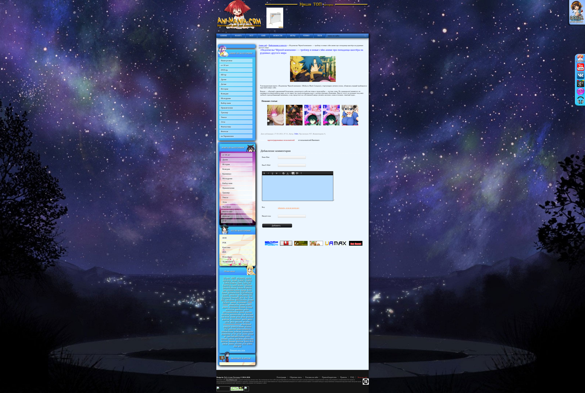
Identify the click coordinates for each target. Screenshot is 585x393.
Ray (246, 297)
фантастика (249, 339)
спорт (247, 336)
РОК (224, 243)
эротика (238, 343)
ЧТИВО (306, 36)
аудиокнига (234, 307)
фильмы (232, 341)
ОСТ (251, 36)
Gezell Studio (237, 285)
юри (235, 346)
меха (232, 321)
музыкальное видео (231, 324)
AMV (233, 278)
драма (233, 317)
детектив (225, 314)
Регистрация (281, 377)
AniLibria (227, 280)
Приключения (227, 108)
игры (243, 317)
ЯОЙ (224, 221)
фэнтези (239, 341)
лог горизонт (235, 319)
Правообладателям (329, 377)
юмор (249, 343)
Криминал (226, 174)
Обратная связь (296, 377)
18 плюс (226, 278)
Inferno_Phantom (244, 287)
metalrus (233, 295)
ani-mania (240, 278)
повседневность (244, 329)
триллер (224, 339)
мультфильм (246, 324)
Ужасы (224, 117)
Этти (223, 122)
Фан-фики (226, 207)
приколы (237, 331)
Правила (343, 377)
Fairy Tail (247, 282)
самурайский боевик (236, 336)
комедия (225, 319)
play (242, 297)
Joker (296, 134)
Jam (224, 290)
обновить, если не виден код (288, 208)
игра (238, 317)
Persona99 (235, 297)
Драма (223, 79)
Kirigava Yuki (234, 292)
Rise (251, 297)
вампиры (239, 309)
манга (244, 319)
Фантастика (226, 127)
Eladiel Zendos (230, 282)
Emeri (239, 282)
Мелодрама (226, 98)
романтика (225, 334)
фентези (224, 341)
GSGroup (248, 285)
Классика (226, 247)
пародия (232, 329)
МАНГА (238, 36)
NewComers (243, 295)
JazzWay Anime (233, 290)
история (249, 317)
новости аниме (237, 326)
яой (239, 346)
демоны (248, 312)
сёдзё (233, 334)
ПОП (224, 238)
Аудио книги (227, 261)
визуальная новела (230, 312)
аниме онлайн (246, 304)
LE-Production (247, 292)
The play (226, 302)
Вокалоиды (227, 257)
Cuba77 (241, 280)
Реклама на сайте (311, 377)
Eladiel (249, 280)
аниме (225, 304)
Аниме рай (263, 45)
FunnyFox (227, 285)
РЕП (224, 252)
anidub (248, 278)
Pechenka (226, 297)
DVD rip (224, 70)
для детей (225, 317)
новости (226, 326)
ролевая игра (247, 331)
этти (244, 343)
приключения (227, 331)
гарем (241, 312)
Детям (223, 84)
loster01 (225, 295)
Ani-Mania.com (231, 380)
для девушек (247, 314)
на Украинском (227, 136)
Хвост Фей (248, 341)
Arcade (235, 280)
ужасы (231, 339)
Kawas (224, 292)
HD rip (223, 75)
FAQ (352, 377)
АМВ (263, 36)
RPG (223, 300)
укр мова (239, 339)
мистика (238, 321)
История (224, 89)
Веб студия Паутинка (232, 377)
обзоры (248, 326)
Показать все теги (237, 350)
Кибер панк (226, 103)
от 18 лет (225, 65)
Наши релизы (226, 60)
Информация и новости (278, 45)
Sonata (251, 300)
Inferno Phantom (229, 287)
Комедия (224, 93)
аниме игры (234, 304)
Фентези (224, 131)
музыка (246, 321)
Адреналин (241, 302)
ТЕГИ (319, 36)
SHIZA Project (241, 300)
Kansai (243, 290)
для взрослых (235, 314)
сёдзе (239, 334)
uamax (233, 302)
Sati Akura (230, 300)
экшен (231, 343)
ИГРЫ (292, 36)
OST (250, 295)
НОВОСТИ (277, 36)
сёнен (244, 334)
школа (225, 343)
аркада (225, 307)
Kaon (249, 290)
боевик (242, 307)
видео (246, 309)
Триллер (224, 112)
